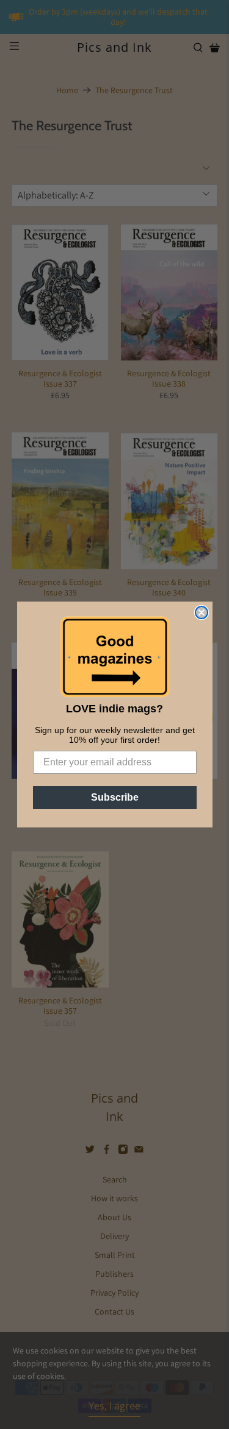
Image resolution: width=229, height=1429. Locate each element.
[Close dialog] (201, 612)
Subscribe (115, 797)
